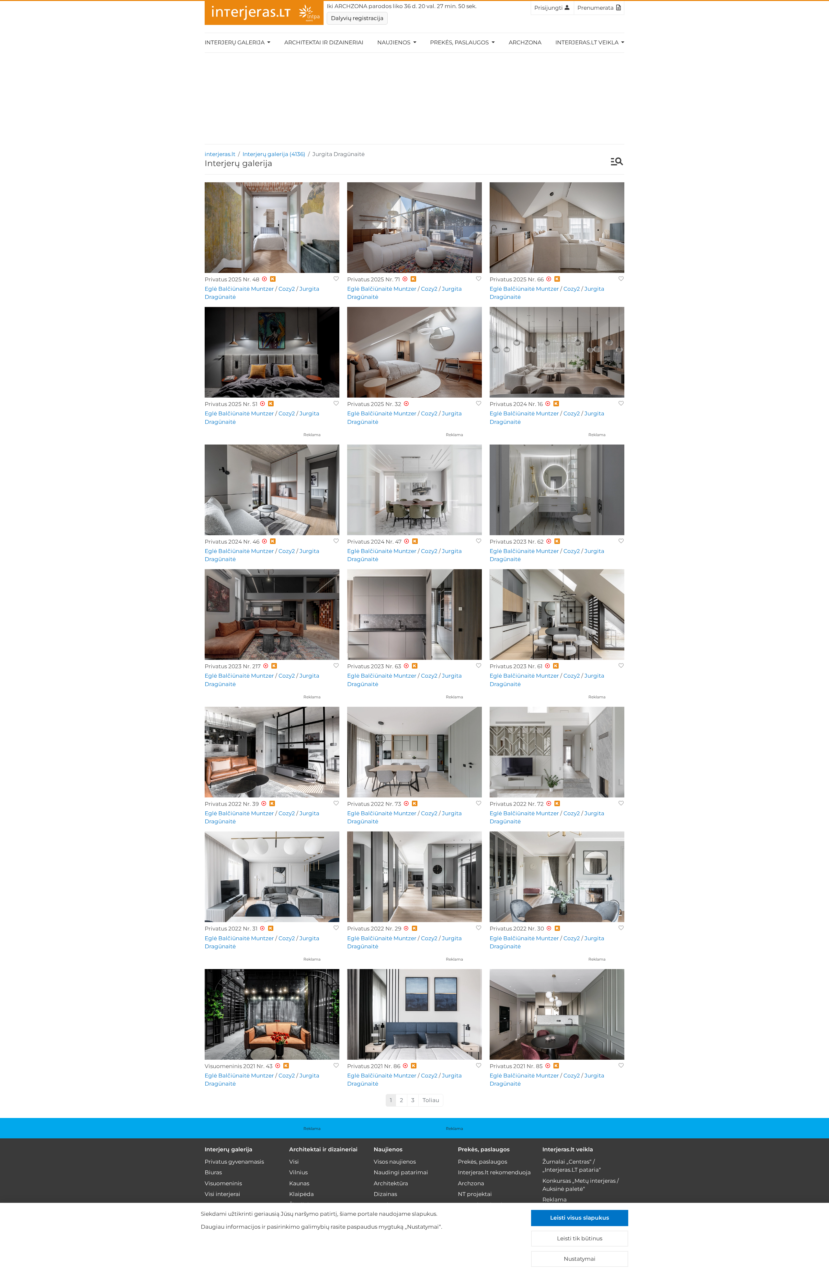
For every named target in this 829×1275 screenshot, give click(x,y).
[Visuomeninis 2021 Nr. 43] (272, 1014)
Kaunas (299, 1183)
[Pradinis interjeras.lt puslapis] (264, 13)
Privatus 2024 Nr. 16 (516, 404)
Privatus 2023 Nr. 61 (516, 666)
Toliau (431, 1100)
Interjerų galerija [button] (235, 42)
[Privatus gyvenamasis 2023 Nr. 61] (557, 614)
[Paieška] (613, 162)
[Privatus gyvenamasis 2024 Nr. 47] (414, 490)
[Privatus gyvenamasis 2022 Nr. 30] (557, 876)
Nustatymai (580, 1259)
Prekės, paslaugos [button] (460, 42)
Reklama (312, 434)
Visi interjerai (222, 1194)
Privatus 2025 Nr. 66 (517, 279)
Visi (294, 1161)
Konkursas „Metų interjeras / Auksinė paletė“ (580, 1185)
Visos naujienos (395, 1161)
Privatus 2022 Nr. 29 (374, 928)
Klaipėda (301, 1194)
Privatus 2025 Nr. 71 (373, 279)
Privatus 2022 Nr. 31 (231, 928)
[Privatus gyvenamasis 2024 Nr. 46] (272, 490)
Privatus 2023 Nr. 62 (517, 541)
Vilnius (298, 1172)
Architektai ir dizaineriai (323, 42)
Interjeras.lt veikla (567, 1149)
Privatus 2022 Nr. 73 (374, 804)
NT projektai (475, 1194)
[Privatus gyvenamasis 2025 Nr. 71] (414, 227)
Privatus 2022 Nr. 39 (232, 804)
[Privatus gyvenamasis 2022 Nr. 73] (414, 752)
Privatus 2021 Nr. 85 (516, 1066)
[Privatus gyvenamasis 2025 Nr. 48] (272, 227)
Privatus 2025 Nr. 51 (231, 404)
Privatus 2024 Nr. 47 (374, 541)
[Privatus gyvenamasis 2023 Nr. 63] (414, 614)
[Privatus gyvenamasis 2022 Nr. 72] (557, 752)
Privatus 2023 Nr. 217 (233, 666)
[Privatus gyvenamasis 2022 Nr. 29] (414, 876)
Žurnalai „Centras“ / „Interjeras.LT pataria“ (571, 1165)
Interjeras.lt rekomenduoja (494, 1172)
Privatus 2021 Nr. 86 (373, 1066)
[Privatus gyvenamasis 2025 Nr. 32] (414, 352)
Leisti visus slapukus (579, 1217)
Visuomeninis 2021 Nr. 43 (239, 1066)
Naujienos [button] (394, 42)
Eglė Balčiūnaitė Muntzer (239, 289)
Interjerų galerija (228, 1149)
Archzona (525, 42)
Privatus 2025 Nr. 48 (232, 279)
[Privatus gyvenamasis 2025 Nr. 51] (272, 352)
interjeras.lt (220, 154)
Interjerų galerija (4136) (274, 154)
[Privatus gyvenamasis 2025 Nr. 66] (557, 227)
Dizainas (385, 1194)
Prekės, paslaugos (484, 1149)
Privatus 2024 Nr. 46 (232, 541)
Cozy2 (286, 289)
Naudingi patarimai (401, 1172)
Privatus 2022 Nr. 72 (517, 804)
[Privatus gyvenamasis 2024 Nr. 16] (557, 352)
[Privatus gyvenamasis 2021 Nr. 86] (414, 1014)
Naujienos (388, 1149)
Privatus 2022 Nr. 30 (517, 928)
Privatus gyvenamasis (234, 1161)
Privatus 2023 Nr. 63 (374, 666)
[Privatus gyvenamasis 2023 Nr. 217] (272, 614)
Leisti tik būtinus (579, 1238)
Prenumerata (595, 8)
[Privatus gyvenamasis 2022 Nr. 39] (272, 752)
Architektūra (391, 1183)
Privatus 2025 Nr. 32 (374, 404)
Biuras (213, 1172)
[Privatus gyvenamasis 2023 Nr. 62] (557, 490)
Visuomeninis (223, 1183)
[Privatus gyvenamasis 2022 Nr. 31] (272, 876)
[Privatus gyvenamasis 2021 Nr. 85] (557, 1014)
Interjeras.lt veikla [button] (587, 42)
